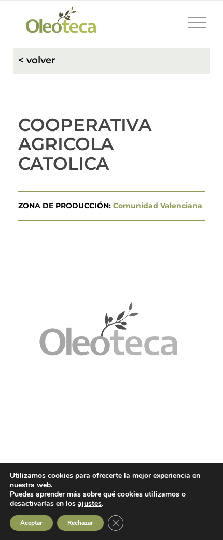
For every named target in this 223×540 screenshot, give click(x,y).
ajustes (90, 503)
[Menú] (192, 21)
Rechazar (80, 523)
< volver (36, 60)
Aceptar (31, 523)
